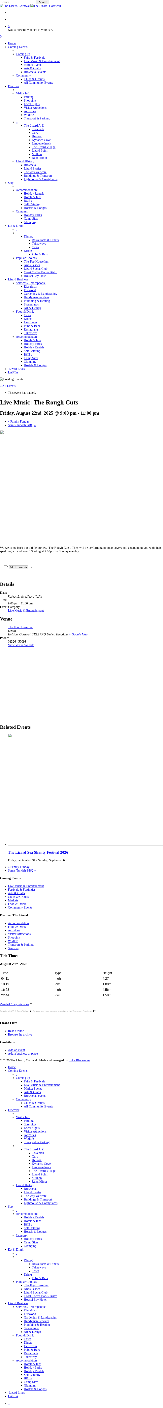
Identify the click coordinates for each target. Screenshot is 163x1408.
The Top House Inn (20, 627)
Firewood (30, 1314)
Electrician (30, 1310)
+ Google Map (78, 634)
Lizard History (25, 1185)
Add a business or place (23, 1053)
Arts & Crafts (16, 893)
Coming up (23, 1077)
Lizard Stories (32, 1192)
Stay (11, 1206)
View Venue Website (21, 645)
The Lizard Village (43, 1170)
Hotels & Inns (32, 1221)
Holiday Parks (33, 1238)
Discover (13, 1110)
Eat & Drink (15, 1249)
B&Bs (28, 1224)
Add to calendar (19, 567)
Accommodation (18, 923)
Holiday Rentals (34, 1217)
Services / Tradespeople (31, 1306)
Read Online (16, 1031)
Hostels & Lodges (35, 1231)
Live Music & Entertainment (26, 610)
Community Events (20, 907)
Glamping (30, 1246)
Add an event (16, 1050)
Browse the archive (20, 1034)
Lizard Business (18, 1303)
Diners (28, 1342)
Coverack (38, 1153)
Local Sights (32, 1128)
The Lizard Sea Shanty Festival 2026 (38, 852)
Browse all (30, 1188)
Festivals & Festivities (21, 889)
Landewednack (41, 1167)
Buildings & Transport (38, 1199)
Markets (13, 900)
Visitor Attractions (19, 934)
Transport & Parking (21, 944)
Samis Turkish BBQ (22, 425)
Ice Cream (30, 1346)
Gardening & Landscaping (40, 1317)
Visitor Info (23, 1117)
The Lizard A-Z (34, 1149)
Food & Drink (17, 904)
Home (12, 1067)
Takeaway (30, 1357)
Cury (35, 1156)
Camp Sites (31, 1242)
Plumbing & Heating (37, 1324)
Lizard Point (39, 1174)
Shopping (14, 937)
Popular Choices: (26, 1281)
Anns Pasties (32, 1289)
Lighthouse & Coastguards (40, 1203)
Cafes (35, 1271)
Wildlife (13, 941)
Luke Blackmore (79, 1060)
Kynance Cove (41, 1163)
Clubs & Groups (18, 896)
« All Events (8, 386)
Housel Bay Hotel (35, 1299)
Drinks (28, 1274)
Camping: (22, 1235)
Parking (29, 1120)
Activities (14, 930)
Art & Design (32, 1331)
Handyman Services (36, 1321)
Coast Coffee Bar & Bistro (40, 1296)
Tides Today (22, 1011)
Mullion (37, 1178)
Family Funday (18, 421)
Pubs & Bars (40, 1278)
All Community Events (38, 1106)
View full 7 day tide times (14, 1004)
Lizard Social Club (36, 1292)
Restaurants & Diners (45, 1263)
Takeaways (39, 1267)
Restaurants (31, 1353)
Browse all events (35, 1095)
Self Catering (32, 1228)
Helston (37, 1160)
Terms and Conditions (82, 1011)
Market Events (33, 1088)
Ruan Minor (39, 1181)
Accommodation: (27, 1213)
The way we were (35, 1196)
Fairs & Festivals (34, 1081)
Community (23, 1099)
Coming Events (17, 1070)
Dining (28, 1260)
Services (13, 948)
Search (43, 2)
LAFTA (13, 1396)
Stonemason (31, 1328)
